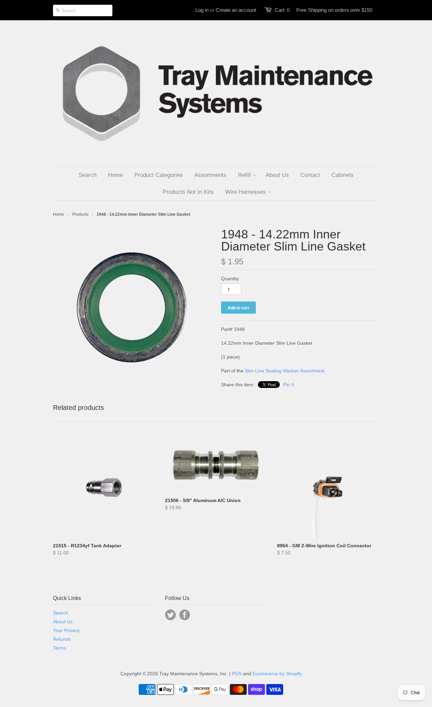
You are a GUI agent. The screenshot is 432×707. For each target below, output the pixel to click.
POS (237, 673)
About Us (63, 621)
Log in (202, 10)
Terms (59, 648)
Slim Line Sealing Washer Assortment (284, 370)
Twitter (170, 614)
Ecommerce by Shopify (277, 673)
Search (60, 613)
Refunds (62, 639)
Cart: (282, 10)
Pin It (288, 384)
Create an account (236, 10)
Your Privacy (66, 630)
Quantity (230, 278)
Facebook (184, 614)
